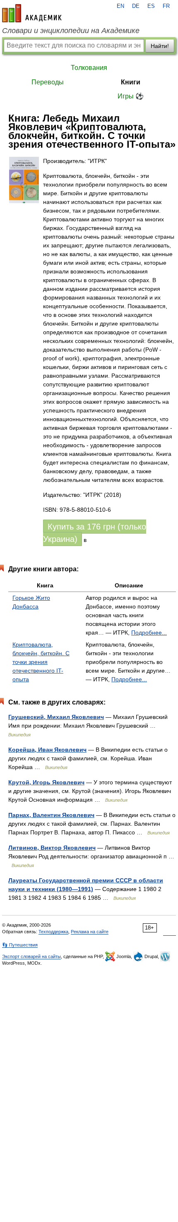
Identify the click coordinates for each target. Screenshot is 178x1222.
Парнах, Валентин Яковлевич (51, 815)
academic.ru (32, 13)
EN (120, 6)
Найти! (160, 46)
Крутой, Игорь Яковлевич (46, 782)
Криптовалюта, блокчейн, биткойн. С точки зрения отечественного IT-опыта (41, 662)
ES (151, 6)
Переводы (47, 82)
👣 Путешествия (20, 944)
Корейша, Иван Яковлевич (47, 749)
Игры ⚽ (131, 96)
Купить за (94, 533)
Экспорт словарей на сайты (31, 956)
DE (136, 6)
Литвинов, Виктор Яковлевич (52, 847)
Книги (130, 82)
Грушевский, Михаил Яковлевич (56, 717)
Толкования (89, 67)
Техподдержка (53, 931)
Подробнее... (149, 632)
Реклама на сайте (89, 931)
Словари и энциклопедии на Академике (71, 30)
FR (166, 6)
